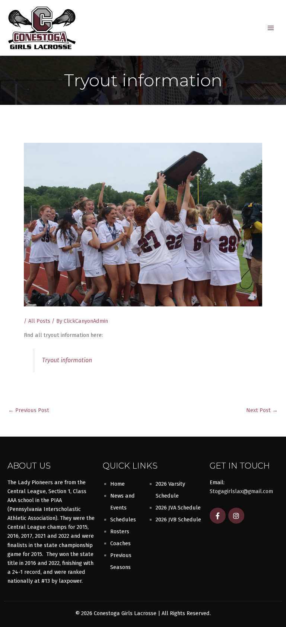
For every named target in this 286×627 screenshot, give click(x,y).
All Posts (39, 321)
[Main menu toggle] (271, 28)
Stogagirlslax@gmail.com (241, 491)
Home (117, 483)
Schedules (123, 519)
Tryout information (67, 360)
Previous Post (28, 410)
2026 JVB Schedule (178, 519)
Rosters (119, 531)
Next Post (262, 410)
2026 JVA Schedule (178, 507)
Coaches (120, 543)
